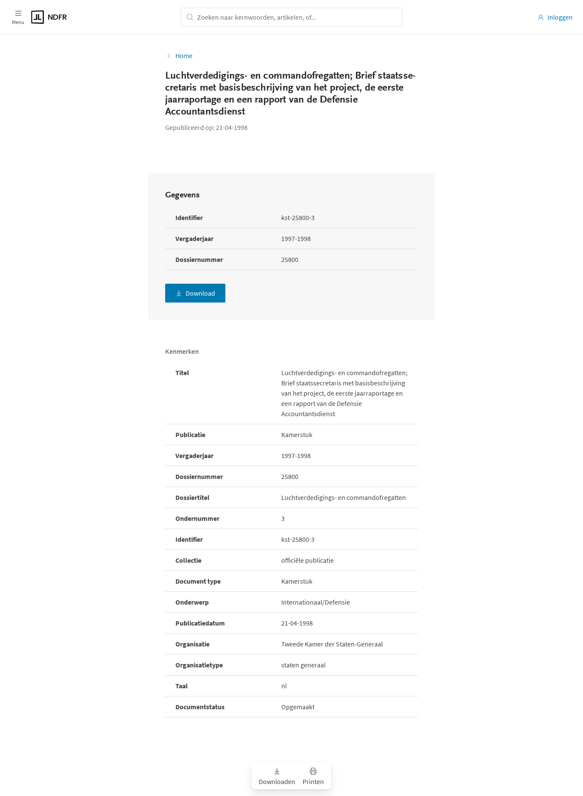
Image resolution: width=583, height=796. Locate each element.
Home (183, 55)
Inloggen (560, 17)
